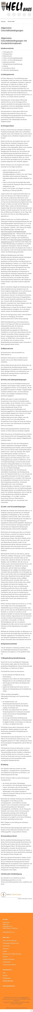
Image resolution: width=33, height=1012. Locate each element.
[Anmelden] (19, 14)
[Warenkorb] (24, 14)
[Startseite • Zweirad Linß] (16, 10)
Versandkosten (23, 997)
